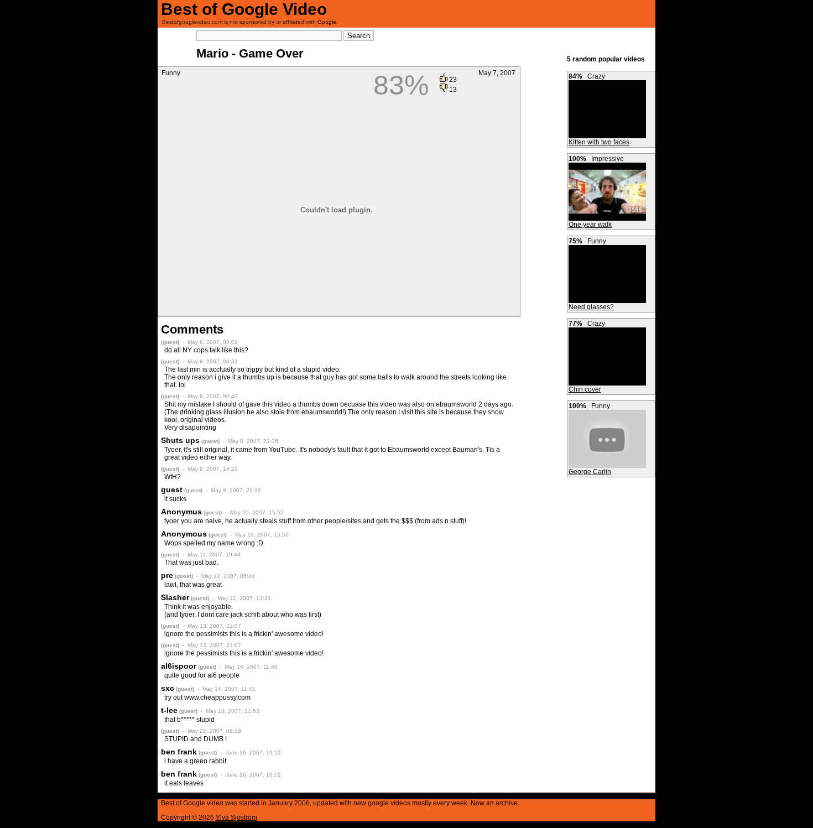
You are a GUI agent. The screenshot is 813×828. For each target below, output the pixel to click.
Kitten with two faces (599, 142)
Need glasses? (591, 307)
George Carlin (590, 472)
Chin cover (585, 389)
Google (326, 22)
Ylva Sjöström (236, 817)
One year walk (590, 224)
